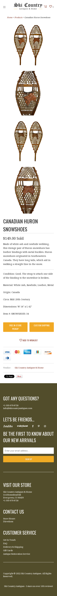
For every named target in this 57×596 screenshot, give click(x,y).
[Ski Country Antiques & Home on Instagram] (45, 426)
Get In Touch (9, 540)
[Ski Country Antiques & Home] (28, 9)
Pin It (19, 376)
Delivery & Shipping (13, 547)
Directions (8, 521)
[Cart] (45, 6)
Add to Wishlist (30, 340)
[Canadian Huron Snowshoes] (28, 46)
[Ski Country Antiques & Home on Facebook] (32, 426)
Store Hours (9, 518)
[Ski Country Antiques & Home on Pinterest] (39, 426)
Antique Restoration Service (16, 554)
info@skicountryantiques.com (17, 408)
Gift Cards (8, 550)
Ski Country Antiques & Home (29, 368)
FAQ (5, 543)
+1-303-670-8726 (10, 405)
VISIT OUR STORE (17, 485)
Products (18, 17)
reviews (48, 586)
